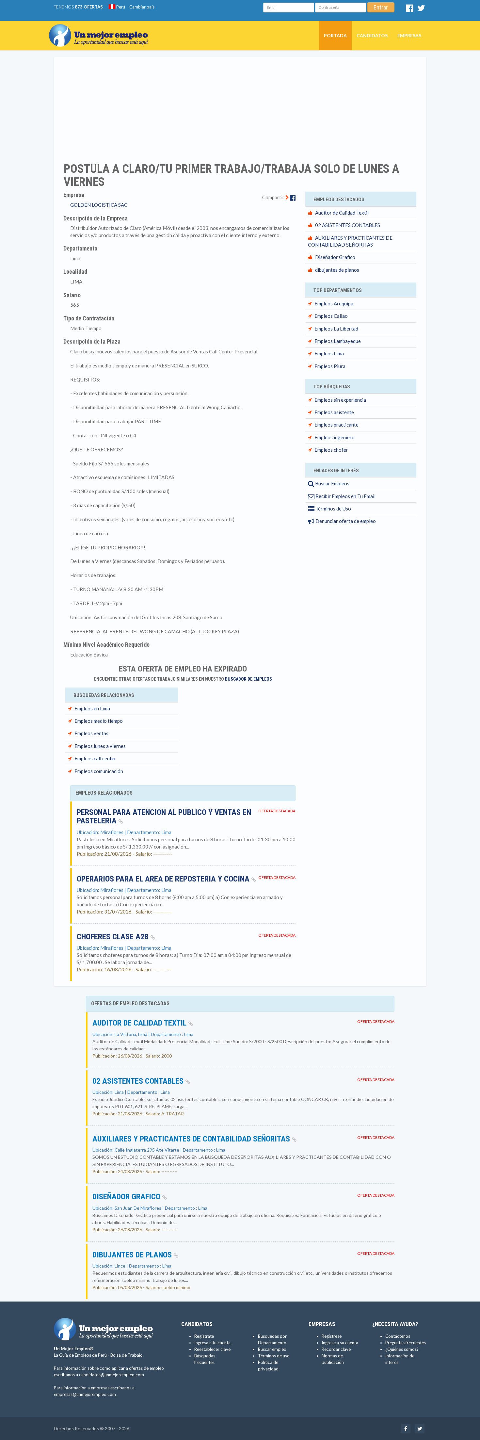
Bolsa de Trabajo (126, 1355)
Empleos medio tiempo (98, 721)
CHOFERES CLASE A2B (114, 936)
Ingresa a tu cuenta (212, 1342)
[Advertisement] (240, 105)
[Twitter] (421, 9)
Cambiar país (141, 6)
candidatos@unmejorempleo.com (111, 1374)
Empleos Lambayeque (337, 341)
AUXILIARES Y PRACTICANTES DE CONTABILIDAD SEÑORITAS (192, 1138)
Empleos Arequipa (333, 303)
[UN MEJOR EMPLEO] (101, 29)
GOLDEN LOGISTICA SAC (98, 205)
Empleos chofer (331, 450)
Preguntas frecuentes (405, 1342)
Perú (120, 6)
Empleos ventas (91, 733)
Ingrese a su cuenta (340, 1342)
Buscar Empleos (331, 483)
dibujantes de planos (337, 270)
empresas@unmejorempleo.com (85, 1394)
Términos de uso (274, 1355)
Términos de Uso (332, 508)
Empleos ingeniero (334, 437)
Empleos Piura (329, 366)
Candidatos (372, 35)
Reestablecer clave (212, 1349)
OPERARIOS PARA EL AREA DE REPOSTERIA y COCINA (164, 878)
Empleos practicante (336, 425)
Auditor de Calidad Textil (342, 213)
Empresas (409, 35)
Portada (335, 35)
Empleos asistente (334, 412)
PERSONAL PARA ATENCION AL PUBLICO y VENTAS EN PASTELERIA (164, 816)
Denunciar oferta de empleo (345, 521)
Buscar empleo (272, 1349)
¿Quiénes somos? (402, 1349)
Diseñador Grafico (335, 257)
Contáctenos (397, 1336)
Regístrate (204, 1336)
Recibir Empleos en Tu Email (345, 496)
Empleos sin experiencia (340, 400)
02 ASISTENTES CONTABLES (347, 225)
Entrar (381, 7)
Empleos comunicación (98, 771)
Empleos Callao (331, 316)
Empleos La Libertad (336, 329)
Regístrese (332, 1336)
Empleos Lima (329, 353)
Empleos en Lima (92, 708)
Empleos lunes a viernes (100, 746)
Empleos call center (95, 758)
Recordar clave (336, 1349)
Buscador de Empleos (248, 679)
